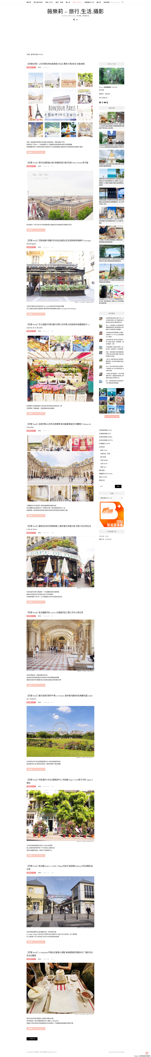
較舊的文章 (32, 1038)
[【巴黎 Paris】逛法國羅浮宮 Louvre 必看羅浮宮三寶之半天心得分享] (60, 645)
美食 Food (49, 2)
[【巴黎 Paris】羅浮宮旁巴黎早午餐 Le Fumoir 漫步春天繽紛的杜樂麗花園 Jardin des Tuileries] (60, 732)
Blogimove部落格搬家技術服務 (142, 1056)
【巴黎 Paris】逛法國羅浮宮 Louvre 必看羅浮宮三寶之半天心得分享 (55, 612)
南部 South (103, 450)
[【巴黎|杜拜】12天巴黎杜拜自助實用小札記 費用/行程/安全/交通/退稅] (60, 105)
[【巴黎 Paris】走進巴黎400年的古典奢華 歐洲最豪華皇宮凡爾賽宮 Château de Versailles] (60, 468)
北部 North (103, 464)
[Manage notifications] (146, 1053)
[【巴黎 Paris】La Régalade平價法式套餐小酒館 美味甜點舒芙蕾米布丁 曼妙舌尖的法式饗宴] (60, 989)
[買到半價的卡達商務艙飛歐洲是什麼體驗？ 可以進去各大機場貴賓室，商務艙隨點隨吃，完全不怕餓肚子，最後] (103, 392)
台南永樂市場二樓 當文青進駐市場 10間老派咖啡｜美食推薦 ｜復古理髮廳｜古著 (115, 342)
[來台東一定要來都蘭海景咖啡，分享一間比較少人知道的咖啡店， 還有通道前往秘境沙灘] (112, 409)
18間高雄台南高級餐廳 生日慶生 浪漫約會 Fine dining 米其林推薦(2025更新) (115, 334)
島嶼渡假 (107, 2)
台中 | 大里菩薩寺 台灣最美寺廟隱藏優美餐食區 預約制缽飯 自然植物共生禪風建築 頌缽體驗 (115, 327)
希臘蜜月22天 (89, 2)
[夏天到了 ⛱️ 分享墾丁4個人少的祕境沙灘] (120, 409)
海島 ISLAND (103, 477)
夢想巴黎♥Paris (31, 67)
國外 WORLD (77, 2)
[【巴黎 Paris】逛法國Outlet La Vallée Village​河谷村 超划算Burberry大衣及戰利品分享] (60, 902)
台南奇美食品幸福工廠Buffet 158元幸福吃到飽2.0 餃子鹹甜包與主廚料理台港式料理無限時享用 (115, 320)
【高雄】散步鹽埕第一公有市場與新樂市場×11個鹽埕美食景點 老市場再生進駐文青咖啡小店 (115, 376)
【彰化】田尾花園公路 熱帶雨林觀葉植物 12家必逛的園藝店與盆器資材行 (114, 361)
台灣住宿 (102, 447)
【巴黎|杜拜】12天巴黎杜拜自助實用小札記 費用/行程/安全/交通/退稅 (56, 64)
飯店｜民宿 (59, 2)
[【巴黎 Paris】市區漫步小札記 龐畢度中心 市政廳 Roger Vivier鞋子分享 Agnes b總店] (60, 816)
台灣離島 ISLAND (104, 444)
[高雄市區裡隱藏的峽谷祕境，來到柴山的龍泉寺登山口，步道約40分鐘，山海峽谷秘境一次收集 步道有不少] (103, 409)
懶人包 (68, 2)
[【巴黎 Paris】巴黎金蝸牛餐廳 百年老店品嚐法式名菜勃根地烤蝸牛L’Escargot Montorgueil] (60, 277)
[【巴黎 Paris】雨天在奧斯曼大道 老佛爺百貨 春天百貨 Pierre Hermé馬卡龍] (60, 195)
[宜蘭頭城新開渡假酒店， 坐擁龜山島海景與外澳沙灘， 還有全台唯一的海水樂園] (112, 392)
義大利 (99, 2)
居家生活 (102, 480)
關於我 (29, 2)
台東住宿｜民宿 (105, 454)
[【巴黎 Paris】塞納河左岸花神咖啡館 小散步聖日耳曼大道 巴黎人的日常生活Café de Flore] (60, 562)
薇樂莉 (39, 67)
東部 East (103, 467)
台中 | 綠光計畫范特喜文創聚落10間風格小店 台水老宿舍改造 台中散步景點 (115, 368)
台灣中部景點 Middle (105, 437)
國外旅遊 (102, 470)
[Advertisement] (75, 38)
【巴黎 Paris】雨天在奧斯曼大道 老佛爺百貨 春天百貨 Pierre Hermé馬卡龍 (57, 163)
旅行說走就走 (38, 2)
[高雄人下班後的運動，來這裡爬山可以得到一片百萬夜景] (120, 392)
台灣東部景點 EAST (105, 434)
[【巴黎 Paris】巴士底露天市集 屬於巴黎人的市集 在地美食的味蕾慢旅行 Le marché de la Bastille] (60, 368)
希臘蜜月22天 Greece (105, 474)
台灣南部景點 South (105, 430)
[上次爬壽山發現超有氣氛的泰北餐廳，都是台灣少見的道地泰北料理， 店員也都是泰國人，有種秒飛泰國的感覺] (120, 401)
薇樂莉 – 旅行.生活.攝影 (75, 11)
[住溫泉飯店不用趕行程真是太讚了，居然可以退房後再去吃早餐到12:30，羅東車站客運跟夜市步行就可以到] (103, 401)
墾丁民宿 (103, 457)
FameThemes (121, 1052)
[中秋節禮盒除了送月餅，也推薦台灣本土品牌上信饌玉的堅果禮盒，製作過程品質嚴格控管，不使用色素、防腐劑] (112, 401)
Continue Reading (38, 152)
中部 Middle (104, 460)
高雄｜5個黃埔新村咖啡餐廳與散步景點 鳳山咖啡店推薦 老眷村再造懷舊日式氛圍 (115, 354)
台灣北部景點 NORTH (106, 440)
